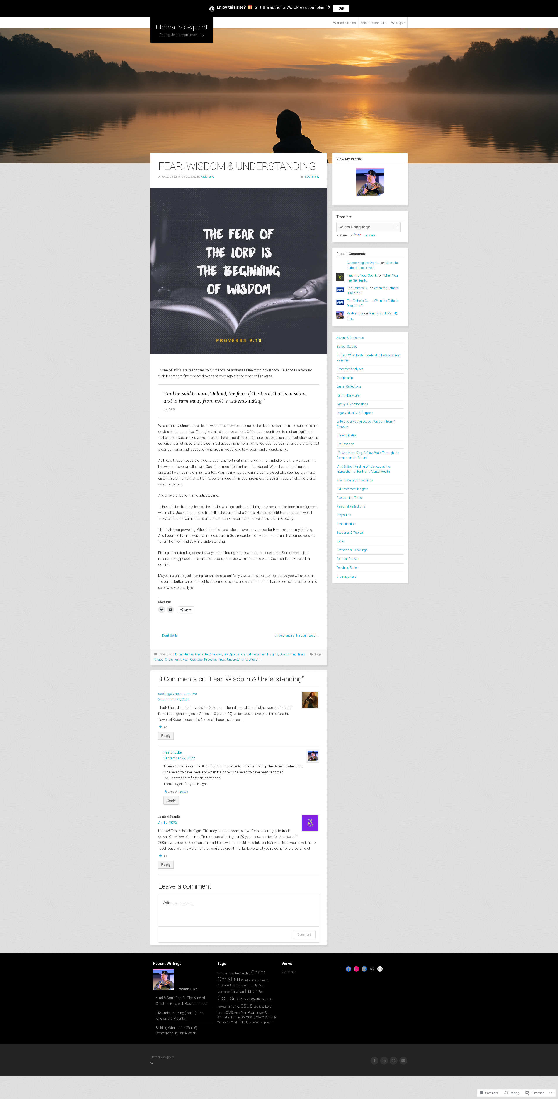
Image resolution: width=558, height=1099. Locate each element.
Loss (220, 1012)
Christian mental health (254, 980)
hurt (233, 1006)
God (193, 659)
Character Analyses (208, 654)
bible (220, 973)
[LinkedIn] (364, 969)
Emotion (237, 992)
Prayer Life (343, 515)
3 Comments (312, 176)
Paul (251, 1012)
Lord (268, 1006)
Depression (223, 991)
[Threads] (372, 969)
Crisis (169, 659)
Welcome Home (344, 22)
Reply (166, 735)
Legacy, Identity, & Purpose (354, 413)
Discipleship (344, 378)
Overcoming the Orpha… (363, 263)
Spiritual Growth (347, 559)
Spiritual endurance (228, 1017)
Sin (267, 1013)
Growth (255, 999)
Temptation (223, 1022)
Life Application (234, 654)
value (252, 1022)
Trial (234, 1022)
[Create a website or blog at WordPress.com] (151, 1063)
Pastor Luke (207, 176)
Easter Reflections (348, 386)
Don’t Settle (169, 636)
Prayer (259, 1012)
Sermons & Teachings (351, 550)
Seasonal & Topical (350, 533)
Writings (397, 22)
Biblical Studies (183, 654)
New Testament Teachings (354, 480)
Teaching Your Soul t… (362, 275)
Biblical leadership (237, 973)
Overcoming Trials (292, 654)
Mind (237, 1012)
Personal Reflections (350, 506)
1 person (183, 791)
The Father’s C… (358, 288)
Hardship (267, 999)
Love (228, 1012)
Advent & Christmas (350, 338)
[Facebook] (348, 969)
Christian (228, 979)
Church (236, 985)
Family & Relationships (352, 404)
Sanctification (346, 524)
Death (261, 985)
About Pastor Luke (373, 22)
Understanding (237, 659)
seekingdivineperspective (177, 694)
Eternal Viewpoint (182, 27)
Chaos (158, 659)
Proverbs (210, 659)
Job (200, 659)
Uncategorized (346, 576)
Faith (177, 659)
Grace (236, 998)
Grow (246, 999)
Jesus (245, 1005)
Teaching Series (347, 568)
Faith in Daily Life (347, 395)
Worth (270, 1022)
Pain (244, 1013)
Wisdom (254, 659)
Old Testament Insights (262, 654)
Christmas (223, 985)
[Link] (380, 969)
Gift (341, 8)
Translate (368, 235)
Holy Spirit (223, 1006)
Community (249, 985)
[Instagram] (356, 969)
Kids (261, 1006)
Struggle (270, 1017)
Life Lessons (345, 444)
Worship (260, 1022)
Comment (304, 934)
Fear (186, 659)
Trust (222, 659)
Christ (258, 972)
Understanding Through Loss (295, 636)
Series (340, 541)
